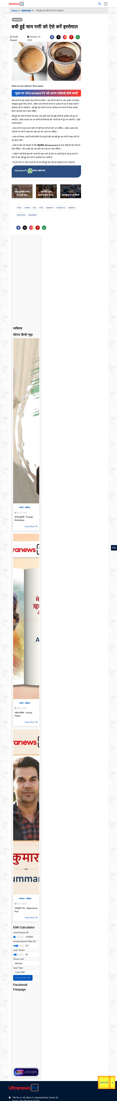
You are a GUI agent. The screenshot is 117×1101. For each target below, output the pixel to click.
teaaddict (32, 215)
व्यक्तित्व (27, 507)
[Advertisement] (26, 280)
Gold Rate (107, 1076)
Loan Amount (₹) (20, 932)
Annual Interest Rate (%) (24, 941)
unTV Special (113, 1083)
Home (15, 10)
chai (41, 207)
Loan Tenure (19, 950)
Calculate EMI (22, 978)
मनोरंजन (22, 899)
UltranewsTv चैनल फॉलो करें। (30, 170)
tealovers (61, 207)
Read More (30, 526)
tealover (50, 207)
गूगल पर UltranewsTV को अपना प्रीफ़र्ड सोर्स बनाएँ (46, 93)
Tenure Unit (18, 959)
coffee (27, 207)
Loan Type (18, 968)
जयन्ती (21, 507)
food (19, 207)
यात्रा (106, 1083)
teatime (71, 207)
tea (34, 207)
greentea (21, 215)
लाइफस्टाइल (26, 10)
